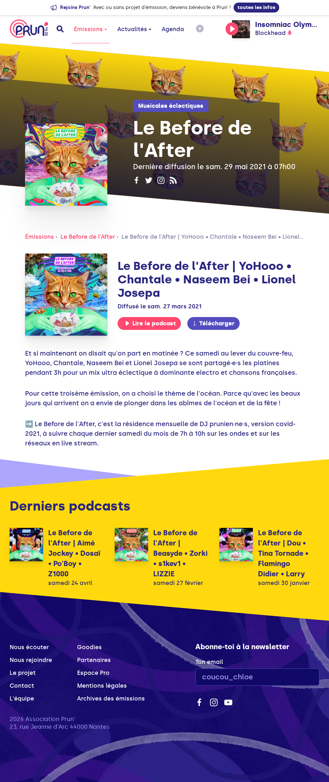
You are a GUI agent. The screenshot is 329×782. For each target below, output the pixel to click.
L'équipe (22, 698)
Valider (297, 677)
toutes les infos (256, 7)
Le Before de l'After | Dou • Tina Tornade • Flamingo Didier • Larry (283, 553)
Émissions (88, 29)
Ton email (209, 662)
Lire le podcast (154, 323)
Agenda (173, 29)
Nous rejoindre (31, 660)
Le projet (23, 672)
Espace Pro (93, 672)
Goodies (89, 647)
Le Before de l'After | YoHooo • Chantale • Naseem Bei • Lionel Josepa (222, 236)
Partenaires (94, 660)
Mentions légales (102, 685)
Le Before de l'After (87, 236)
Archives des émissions (111, 698)
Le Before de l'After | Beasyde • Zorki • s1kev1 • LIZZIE (180, 553)
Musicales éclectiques (170, 105)
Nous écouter (29, 647)
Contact (22, 685)
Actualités (132, 29)
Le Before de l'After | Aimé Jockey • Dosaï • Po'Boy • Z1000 (74, 553)
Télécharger (217, 323)
